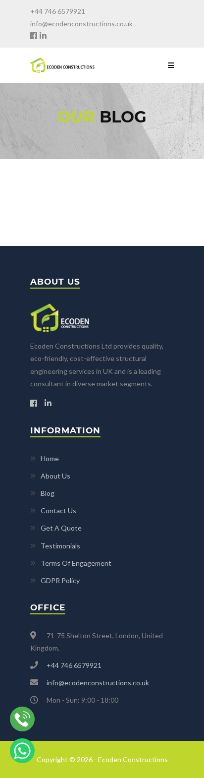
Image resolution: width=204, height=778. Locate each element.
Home (50, 458)
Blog (47, 493)
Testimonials (60, 545)
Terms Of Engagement (76, 563)
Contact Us (58, 510)
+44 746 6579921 (57, 11)
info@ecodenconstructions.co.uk (81, 23)
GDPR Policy (60, 580)
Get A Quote (61, 528)
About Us (55, 476)
